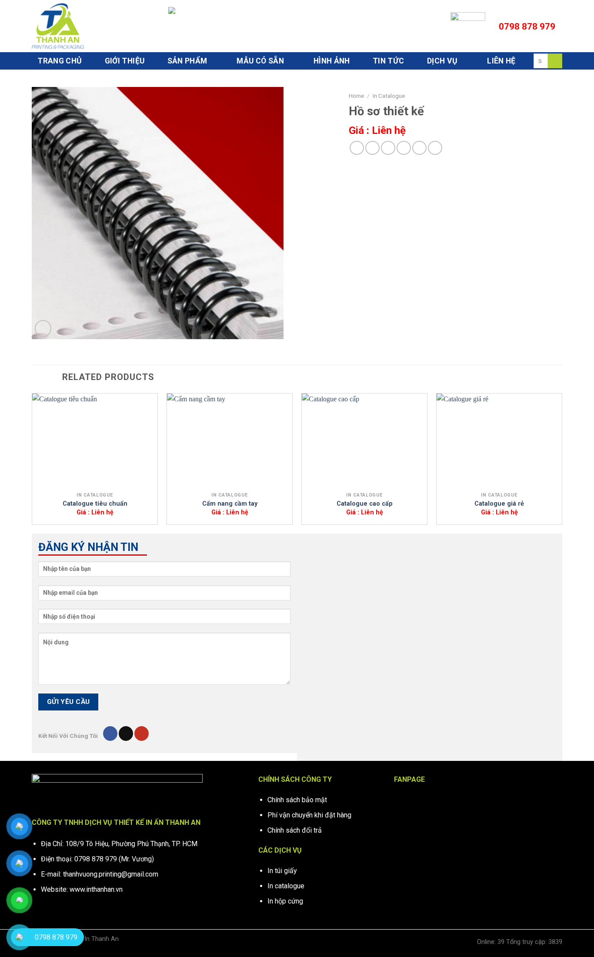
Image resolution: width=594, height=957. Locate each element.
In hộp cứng (285, 901)
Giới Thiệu (125, 61)
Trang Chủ (59, 61)
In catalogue (285, 886)
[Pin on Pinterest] (404, 148)
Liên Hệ (501, 61)
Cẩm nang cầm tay (229, 503)
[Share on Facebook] (357, 148)
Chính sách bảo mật (297, 800)
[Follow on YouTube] (141, 733)
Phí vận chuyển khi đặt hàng (309, 815)
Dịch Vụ (442, 61)
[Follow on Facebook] (110, 733)
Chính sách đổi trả (294, 830)
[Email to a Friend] (388, 148)
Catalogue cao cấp (365, 503)
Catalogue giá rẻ (499, 503)
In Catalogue (389, 95)
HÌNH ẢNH (332, 61)
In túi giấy (282, 871)
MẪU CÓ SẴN (260, 61)
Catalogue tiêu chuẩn (95, 503)
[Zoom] (43, 328)
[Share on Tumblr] (435, 148)
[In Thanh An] (75, 26)
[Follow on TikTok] (126, 733)
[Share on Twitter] (372, 148)
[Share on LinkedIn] (419, 148)
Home (356, 95)
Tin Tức (388, 61)
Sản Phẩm (187, 61)
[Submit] (555, 60)
